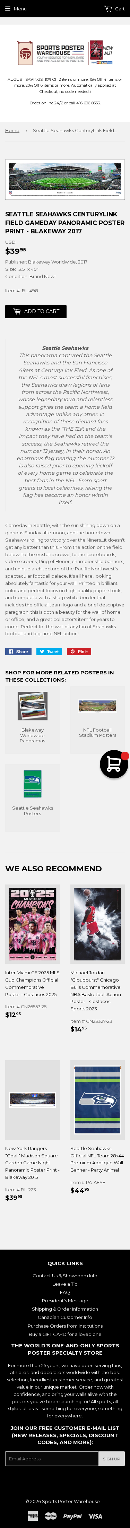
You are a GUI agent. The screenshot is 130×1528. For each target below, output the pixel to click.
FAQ (65, 1292)
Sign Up (111, 1458)
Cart (119, 8)
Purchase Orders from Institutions (65, 1326)
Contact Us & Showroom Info (65, 1275)
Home (12, 130)
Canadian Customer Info (65, 1317)
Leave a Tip (65, 1284)
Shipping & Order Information (65, 1309)
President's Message (65, 1300)
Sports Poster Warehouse (71, 1501)
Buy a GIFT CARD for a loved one (65, 1334)
